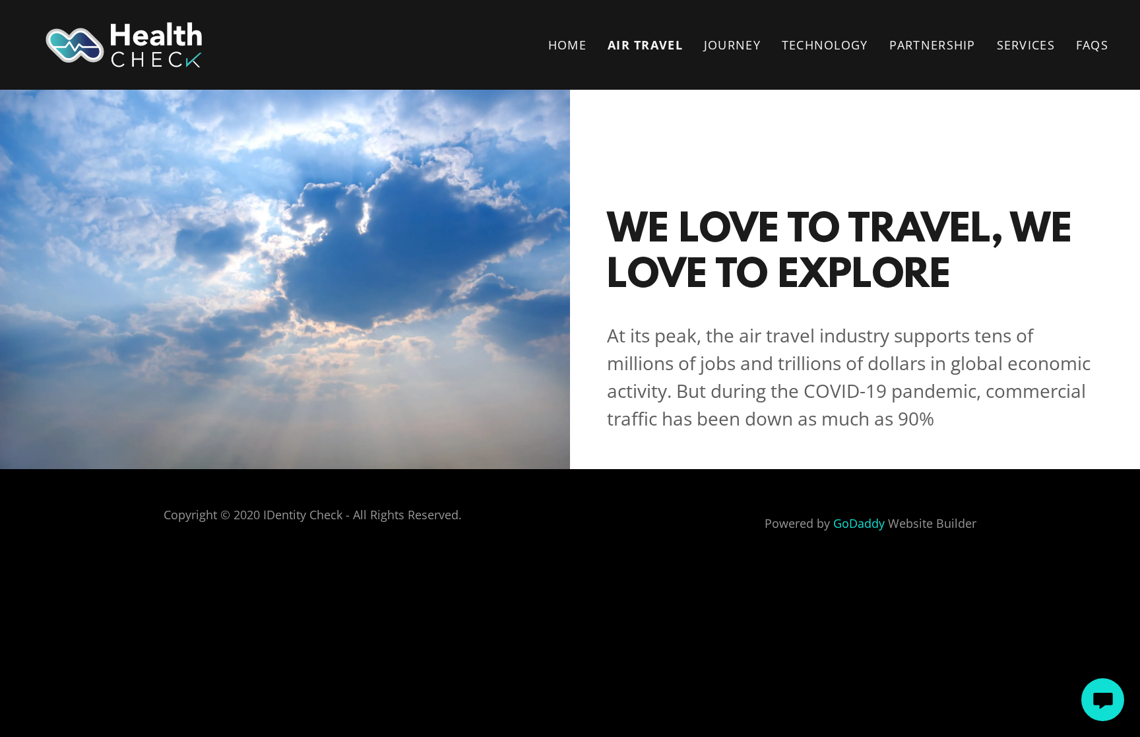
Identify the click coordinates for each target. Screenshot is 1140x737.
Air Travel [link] (645, 45)
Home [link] (567, 45)
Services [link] (1026, 45)
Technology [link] (825, 45)
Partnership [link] (932, 45)
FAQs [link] (1092, 45)
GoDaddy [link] (859, 523)
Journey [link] (732, 45)
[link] (124, 43)
